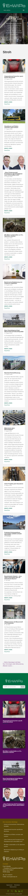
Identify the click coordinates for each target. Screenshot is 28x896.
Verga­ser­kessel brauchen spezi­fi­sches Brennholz (13, 77)
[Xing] (22, 891)
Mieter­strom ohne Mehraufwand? (9, 428)
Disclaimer (17, 885)
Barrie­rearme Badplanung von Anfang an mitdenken (13, 282)
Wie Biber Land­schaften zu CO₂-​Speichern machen (13, 235)
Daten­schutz (13, 886)
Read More (7, 104)
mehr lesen (8, 102)
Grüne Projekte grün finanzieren (13, 483)
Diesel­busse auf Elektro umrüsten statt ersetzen (11, 127)
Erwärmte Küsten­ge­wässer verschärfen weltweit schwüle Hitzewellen (13, 534)
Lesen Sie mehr (14, 39)
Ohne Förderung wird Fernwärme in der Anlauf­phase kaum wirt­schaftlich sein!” (13, 174)
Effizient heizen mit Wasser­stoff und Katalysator (13, 622)
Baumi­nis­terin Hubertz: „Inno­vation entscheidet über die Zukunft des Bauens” (13, 577)
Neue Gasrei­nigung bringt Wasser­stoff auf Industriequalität (13, 331)
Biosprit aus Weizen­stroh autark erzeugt (14, 19)
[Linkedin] (19, 891)
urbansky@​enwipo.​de (12, 876)
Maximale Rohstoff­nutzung (12, 373)
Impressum (9, 885)
